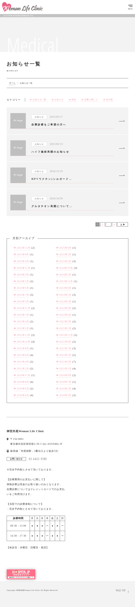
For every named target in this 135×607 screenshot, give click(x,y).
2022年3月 (65, 321)
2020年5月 (65, 388)
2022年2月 (23, 328)
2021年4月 (23, 361)
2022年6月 (65, 315)
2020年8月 (23, 382)
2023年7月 (23, 295)
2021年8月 (23, 348)
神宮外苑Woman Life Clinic (28, 590)
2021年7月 (65, 348)
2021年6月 (23, 355)
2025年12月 (23, 248)
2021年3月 (65, 361)
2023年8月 (65, 288)
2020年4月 (23, 395)
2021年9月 (65, 341)
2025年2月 (65, 261)
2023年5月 (65, 295)
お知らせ (58, 100)
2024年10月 (66, 268)
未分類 (109, 100)
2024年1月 (23, 281)
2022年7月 (23, 315)
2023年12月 (66, 281)
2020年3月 (65, 395)
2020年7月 (65, 382)
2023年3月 (23, 301)
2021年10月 (23, 341)
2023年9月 (23, 288)
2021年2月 (23, 368)
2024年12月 (23, 268)
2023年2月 (65, 301)
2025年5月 (65, 254)
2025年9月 (65, 248)
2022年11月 (23, 308)
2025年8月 (23, 254)
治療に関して (91, 100)
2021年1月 (65, 368)
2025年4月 (23, 261)
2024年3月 (23, 274)
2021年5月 (65, 355)
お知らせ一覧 (39, 100)
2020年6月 (23, 388)
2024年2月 (65, 274)
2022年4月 (23, 321)
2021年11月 (66, 335)
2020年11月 (23, 375)
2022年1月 (65, 328)
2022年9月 (65, 308)
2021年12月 (23, 335)
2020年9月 (65, 375)
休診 (74, 100)
